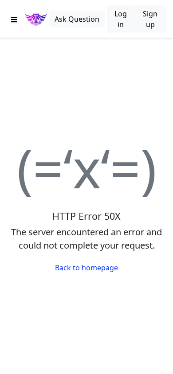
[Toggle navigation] (14, 19)
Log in (120, 19)
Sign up (150, 19)
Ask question (77, 19)
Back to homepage (86, 268)
